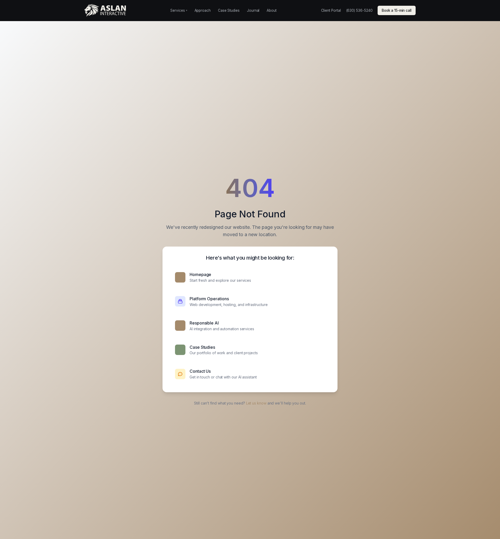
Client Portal (331, 10)
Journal (253, 10)
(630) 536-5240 (359, 10)
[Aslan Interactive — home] (105, 10)
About (272, 10)
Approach (203, 10)
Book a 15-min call (396, 10)
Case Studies (229, 10)
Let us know (256, 403)
